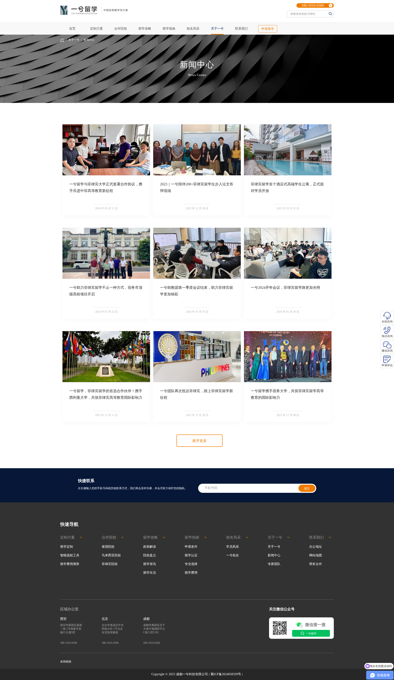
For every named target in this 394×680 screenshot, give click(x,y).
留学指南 (169, 28)
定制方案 (96, 28)
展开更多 (199, 441)
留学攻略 (144, 28)
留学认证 (191, 555)
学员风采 (232, 546)
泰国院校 (108, 546)
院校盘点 (149, 555)
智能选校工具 (69, 555)
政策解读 (149, 546)
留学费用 (191, 572)
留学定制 (66, 546)
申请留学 (267, 29)
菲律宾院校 (110, 564)
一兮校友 (232, 555)
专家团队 (274, 564)
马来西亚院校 (111, 555)
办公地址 (315, 546)
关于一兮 (217, 28)
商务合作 (315, 564)
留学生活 (149, 572)
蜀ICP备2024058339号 (225, 674)
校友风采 (193, 28)
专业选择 (191, 564)
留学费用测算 (69, 564)
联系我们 (241, 28)
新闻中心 (89, 39)
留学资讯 (149, 564)
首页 (72, 28)
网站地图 (315, 555)
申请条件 (191, 546)
